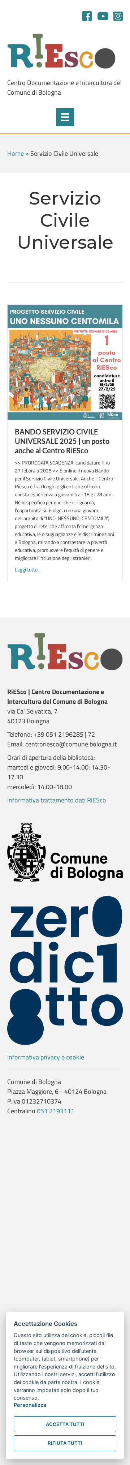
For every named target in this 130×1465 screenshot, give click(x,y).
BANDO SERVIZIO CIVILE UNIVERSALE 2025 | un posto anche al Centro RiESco (62, 441)
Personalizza (30, 1405)
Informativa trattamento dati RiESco (56, 800)
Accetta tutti (65, 1424)
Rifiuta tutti (65, 1443)
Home (15, 153)
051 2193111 (55, 1111)
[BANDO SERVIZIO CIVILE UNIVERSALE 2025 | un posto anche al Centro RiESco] (65, 362)
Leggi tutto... (28, 569)
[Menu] (65, 117)
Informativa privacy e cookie (45, 1057)
